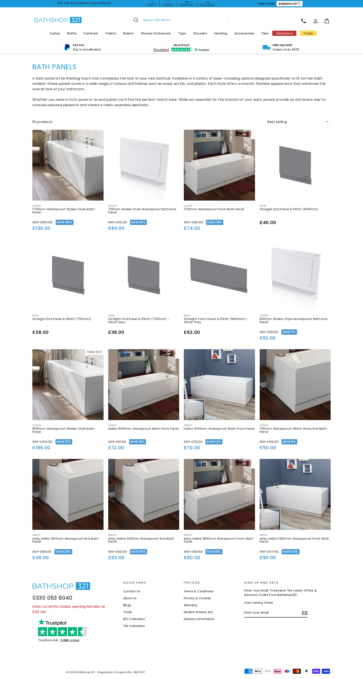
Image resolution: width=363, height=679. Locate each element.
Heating (220, 33)
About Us (130, 598)
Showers (200, 33)
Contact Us (131, 591)
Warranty (191, 605)
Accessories (244, 33)
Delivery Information (199, 619)
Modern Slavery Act (198, 612)
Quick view (68, 195)
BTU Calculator (134, 619)
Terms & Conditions (198, 591)
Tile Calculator (134, 626)
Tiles (265, 33)
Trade (127, 612)
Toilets (110, 33)
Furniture (91, 33)
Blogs (127, 605)
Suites (55, 33)
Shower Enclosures (156, 33)
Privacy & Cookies (197, 598)
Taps (182, 33)
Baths (72, 33)
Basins (128, 33)
